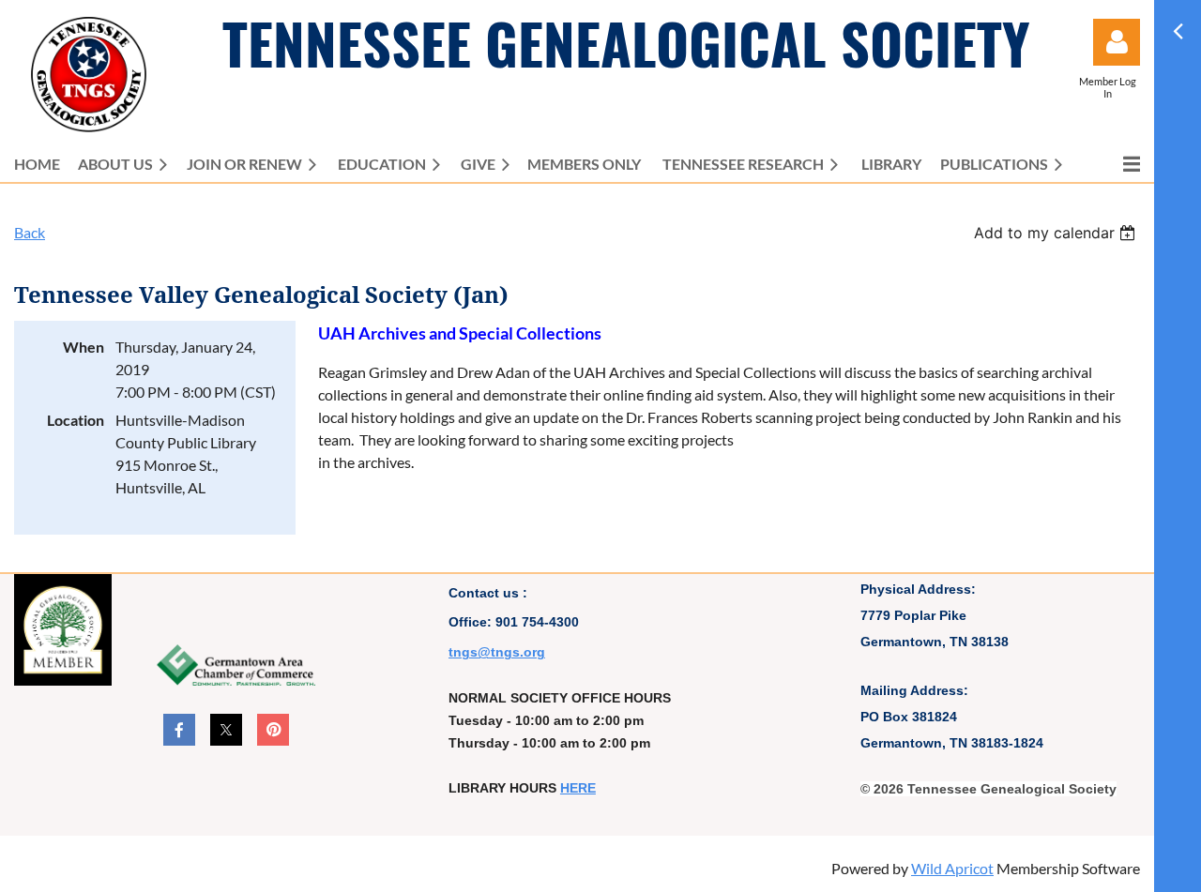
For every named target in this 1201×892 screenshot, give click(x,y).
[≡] (1112, 163)
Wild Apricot (952, 868)
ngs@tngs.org (499, 651)
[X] (226, 730)
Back (29, 232)
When (83, 346)
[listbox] (1057, 232)
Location (75, 420)
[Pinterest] (273, 730)
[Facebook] (179, 730)
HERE (578, 787)
